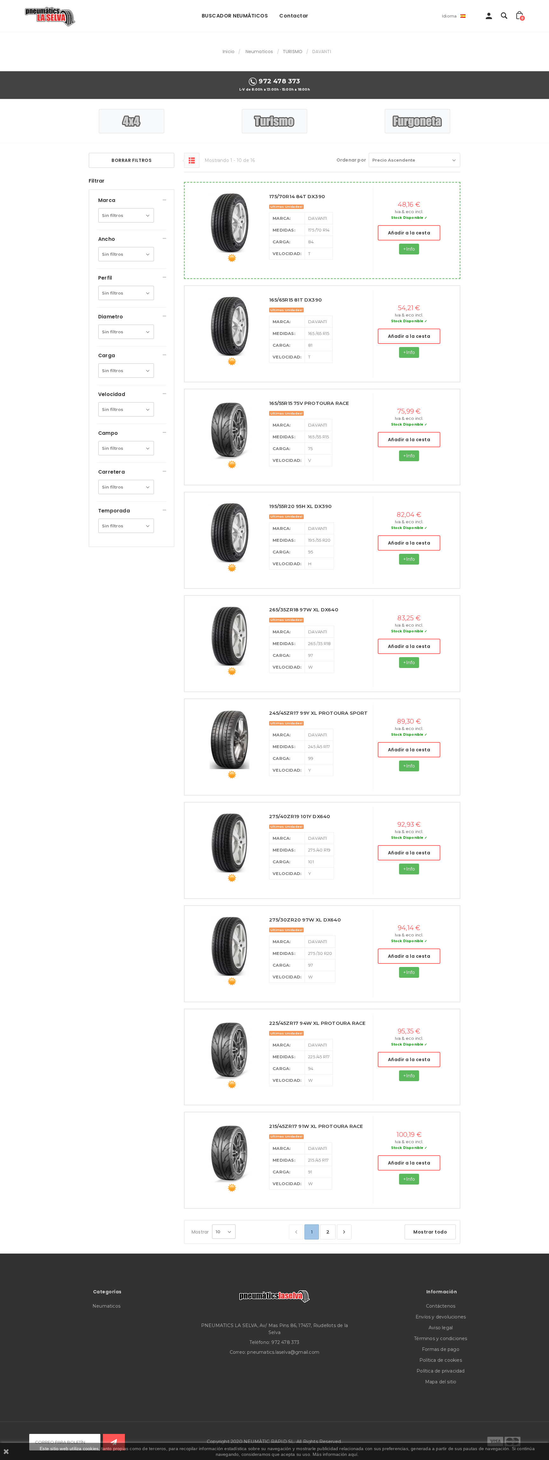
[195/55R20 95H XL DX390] (230, 532)
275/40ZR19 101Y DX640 (299, 816)
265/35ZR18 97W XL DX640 (303, 610)
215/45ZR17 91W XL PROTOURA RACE (316, 1126)
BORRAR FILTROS (132, 160)
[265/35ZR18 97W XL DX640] (230, 636)
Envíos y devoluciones (441, 1317)
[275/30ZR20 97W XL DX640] (230, 946)
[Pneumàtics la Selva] (51, 16)
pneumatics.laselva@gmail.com (283, 1352)
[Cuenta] (489, 17)
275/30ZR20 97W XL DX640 (305, 920)
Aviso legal (441, 1328)
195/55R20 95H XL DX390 (300, 506)
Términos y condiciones (440, 1338)
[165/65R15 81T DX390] (230, 326)
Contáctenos (440, 1306)
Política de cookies (440, 1360)
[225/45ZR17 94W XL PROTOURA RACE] (230, 1049)
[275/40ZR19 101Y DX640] (230, 843)
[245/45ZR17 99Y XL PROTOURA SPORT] (230, 739)
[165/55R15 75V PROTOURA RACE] (230, 429)
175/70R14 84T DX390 (297, 196)
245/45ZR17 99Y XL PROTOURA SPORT (318, 713)
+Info (409, 249)
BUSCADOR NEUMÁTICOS (235, 15)
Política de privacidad (440, 1371)
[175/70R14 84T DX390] (230, 223)
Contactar (293, 15)
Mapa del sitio (441, 1382)
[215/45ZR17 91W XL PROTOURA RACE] (230, 1152)
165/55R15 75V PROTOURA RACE (309, 403)
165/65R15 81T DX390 (295, 300)
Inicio (228, 51)
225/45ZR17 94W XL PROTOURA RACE (317, 1023)
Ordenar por (351, 160)
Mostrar (200, 1232)
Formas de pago (440, 1349)
